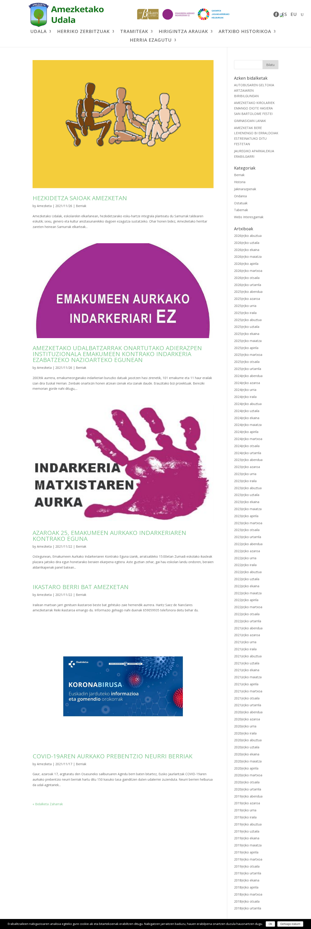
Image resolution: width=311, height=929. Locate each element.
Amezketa (44, 206)
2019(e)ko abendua (248, 796)
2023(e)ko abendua (248, 460)
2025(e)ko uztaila (246, 326)
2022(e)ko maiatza (248, 593)
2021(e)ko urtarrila (247, 705)
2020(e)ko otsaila (247, 782)
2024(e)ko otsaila (247, 446)
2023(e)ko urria (245, 474)
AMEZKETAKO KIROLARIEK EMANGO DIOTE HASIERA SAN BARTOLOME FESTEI (254, 108)
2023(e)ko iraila (245, 481)
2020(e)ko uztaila (246, 747)
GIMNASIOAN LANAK (250, 121)
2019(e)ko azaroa (247, 803)
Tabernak (241, 210)
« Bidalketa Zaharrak (48, 804)
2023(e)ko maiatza (248, 509)
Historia (239, 182)
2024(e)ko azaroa (247, 383)
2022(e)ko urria (245, 558)
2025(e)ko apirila (246, 348)
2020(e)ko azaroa (247, 719)
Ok (270, 924)
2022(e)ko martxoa (248, 607)
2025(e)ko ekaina (246, 334)
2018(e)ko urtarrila (247, 908)
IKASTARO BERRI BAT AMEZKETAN (81, 587)
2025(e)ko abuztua (248, 320)
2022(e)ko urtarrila (247, 621)
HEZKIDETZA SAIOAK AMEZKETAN (80, 198)
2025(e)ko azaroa (247, 298)
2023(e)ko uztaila (246, 495)
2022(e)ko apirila (246, 600)
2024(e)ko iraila (245, 397)
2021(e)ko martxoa (248, 691)
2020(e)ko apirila (246, 768)
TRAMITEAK (134, 32)
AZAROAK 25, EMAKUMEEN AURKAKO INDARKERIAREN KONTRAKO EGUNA (109, 536)
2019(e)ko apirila (246, 852)
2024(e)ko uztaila (246, 411)
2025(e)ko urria (245, 306)
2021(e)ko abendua (248, 628)
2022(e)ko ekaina (246, 586)
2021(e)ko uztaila (246, 663)
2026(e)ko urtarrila (247, 285)
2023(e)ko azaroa (247, 467)
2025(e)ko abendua (248, 291)
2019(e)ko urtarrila (247, 873)
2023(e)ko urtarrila (247, 537)
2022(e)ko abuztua (248, 572)
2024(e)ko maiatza (248, 425)
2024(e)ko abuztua (248, 404)
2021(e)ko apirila (246, 684)
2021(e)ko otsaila (247, 698)
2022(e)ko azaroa (247, 551)
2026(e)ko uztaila (246, 242)
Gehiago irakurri (290, 924)
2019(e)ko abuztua (248, 824)
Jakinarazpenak (245, 189)
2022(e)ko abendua (248, 544)
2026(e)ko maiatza (248, 256)
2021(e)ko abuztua (248, 656)
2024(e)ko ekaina (246, 418)
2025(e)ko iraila (245, 313)
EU (294, 15)
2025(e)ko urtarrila (247, 369)
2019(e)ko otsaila (247, 866)
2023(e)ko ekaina (246, 502)
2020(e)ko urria (245, 726)
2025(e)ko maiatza (248, 341)
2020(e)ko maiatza (248, 761)
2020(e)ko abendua (248, 712)
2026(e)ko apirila (246, 263)
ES (284, 15)
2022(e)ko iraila (245, 565)
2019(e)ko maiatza (248, 845)
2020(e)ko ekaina (246, 754)
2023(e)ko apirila (246, 516)
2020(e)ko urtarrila (247, 789)
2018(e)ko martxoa (248, 894)
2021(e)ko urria (245, 642)
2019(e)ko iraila (245, 817)
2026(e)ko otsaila (247, 278)
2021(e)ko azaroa (247, 635)
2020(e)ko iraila (245, 733)
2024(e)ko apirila (246, 432)
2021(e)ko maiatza (248, 677)
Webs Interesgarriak (248, 217)
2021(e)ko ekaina (246, 670)
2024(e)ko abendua (248, 376)
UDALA (38, 32)
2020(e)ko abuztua (248, 740)
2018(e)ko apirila (246, 887)
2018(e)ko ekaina (246, 880)
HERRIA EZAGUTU (151, 40)
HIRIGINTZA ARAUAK (183, 32)
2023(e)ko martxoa (248, 523)
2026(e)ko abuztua (248, 235)
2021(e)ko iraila (245, 649)
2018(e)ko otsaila (247, 901)
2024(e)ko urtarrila (247, 453)
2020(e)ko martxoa (248, 775)
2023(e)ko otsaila (247, 530)
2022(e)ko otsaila (247, 614)
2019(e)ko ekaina (246, 838)
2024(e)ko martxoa (248, 439)
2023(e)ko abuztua (248, 488)
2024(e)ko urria (245, 389)
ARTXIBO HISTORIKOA (245, 32)
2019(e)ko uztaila (246, 831)
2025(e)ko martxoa (248, 354)
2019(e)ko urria (245, 810)
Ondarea (240, 196)
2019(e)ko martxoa (248, 859)
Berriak (81, 206)
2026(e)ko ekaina (246, 250)
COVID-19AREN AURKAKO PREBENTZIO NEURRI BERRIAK (112, 756)
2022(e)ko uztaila (246, 579)
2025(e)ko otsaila (247, 361)
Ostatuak (240, 203)
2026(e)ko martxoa (248, 270)
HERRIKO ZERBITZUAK (83, 32)
